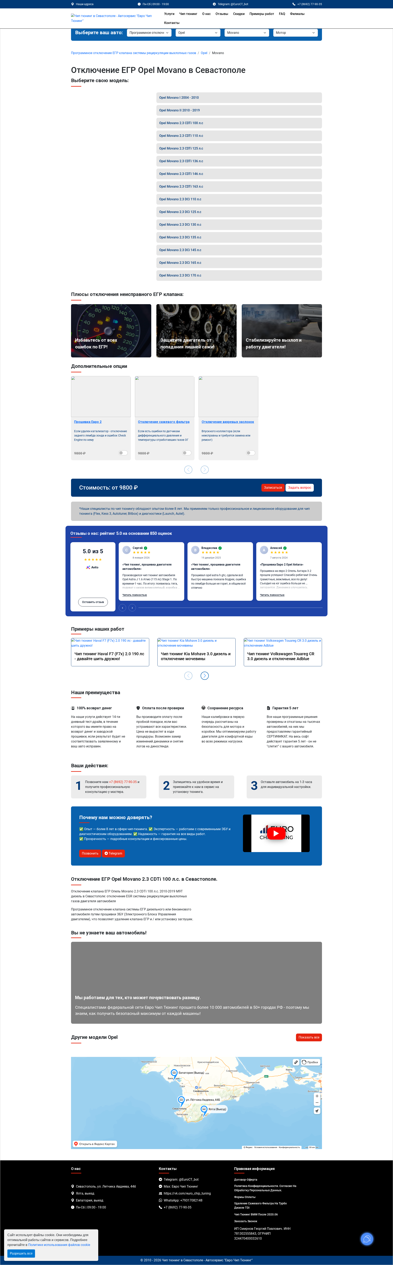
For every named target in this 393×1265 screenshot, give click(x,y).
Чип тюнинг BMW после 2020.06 (256, 1214)
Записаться (273, 488)
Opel (204, 53)
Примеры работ (262, 14)
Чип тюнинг (188, 14)
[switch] (123, 452)
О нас (206, 14)
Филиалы (297, 14)
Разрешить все (21, 1253)
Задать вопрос (299, 488)
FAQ (282, 14)
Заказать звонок (245, 1221)
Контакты (172, 23)
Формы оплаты (244, 1197)
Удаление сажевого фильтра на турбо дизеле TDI (260, 1205)
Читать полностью (134, 594)
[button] (205, 676)
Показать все (309, 1037)
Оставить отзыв (93, 602)
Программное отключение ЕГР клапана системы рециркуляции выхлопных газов (133, 53)
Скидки (239, 14)
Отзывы (222, 14)
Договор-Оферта (245, 1179)
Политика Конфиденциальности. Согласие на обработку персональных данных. (265, 1188)
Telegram (115, 853)
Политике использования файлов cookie (59, 1245)
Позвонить (90, 853)
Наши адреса (85, 4)
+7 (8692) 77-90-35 (123, 782)
